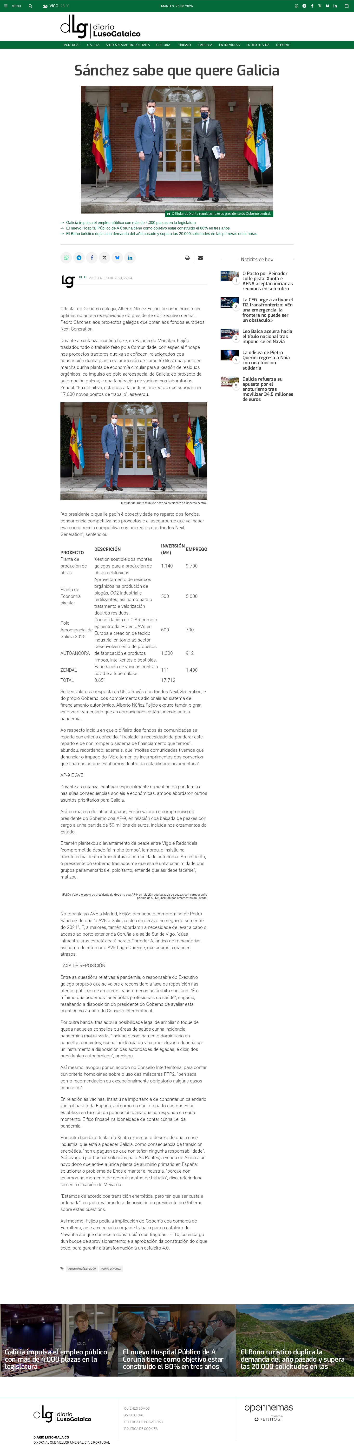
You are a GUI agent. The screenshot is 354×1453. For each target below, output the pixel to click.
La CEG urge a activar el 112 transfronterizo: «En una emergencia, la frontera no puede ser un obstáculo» (268, 310)
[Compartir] (297, 6)
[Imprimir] (187, 258)
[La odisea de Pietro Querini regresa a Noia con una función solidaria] (230, 355)
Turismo (184, 45)
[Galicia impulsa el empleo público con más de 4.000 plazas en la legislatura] (59, 1340)
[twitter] (51, 1430)
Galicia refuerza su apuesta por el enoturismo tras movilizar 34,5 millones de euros (268, 389)
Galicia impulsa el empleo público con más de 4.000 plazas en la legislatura (131, 223)
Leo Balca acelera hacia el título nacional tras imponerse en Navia (267, 336)
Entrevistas (229, 45)
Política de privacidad (143, 1422)
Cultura (163, 45)
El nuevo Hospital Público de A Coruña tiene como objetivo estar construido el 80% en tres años (148, 228)
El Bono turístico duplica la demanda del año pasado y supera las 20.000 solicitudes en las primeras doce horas (161, 234)
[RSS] (59, 1430)
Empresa (205, 45)
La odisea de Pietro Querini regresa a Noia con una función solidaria (266, 360)
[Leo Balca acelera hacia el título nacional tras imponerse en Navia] (230, 334)
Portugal (72, 45)
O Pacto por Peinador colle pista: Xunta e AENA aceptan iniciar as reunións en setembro (268, 281)
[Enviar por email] (200, 258)
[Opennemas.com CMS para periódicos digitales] (269, 1413)
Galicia (93, 45)
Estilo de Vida (257, 45)
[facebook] (44, 1430)
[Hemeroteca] (346, 6)
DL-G (82, 277)
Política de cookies (140, 1429)
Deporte (283, 45)
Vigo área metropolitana (128, 45)
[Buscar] (30, 6)
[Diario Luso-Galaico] (100, 26)
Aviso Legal (134, 1415)
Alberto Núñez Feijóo (82, 1268)
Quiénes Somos (137, 1408)
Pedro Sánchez (111, 1268)
